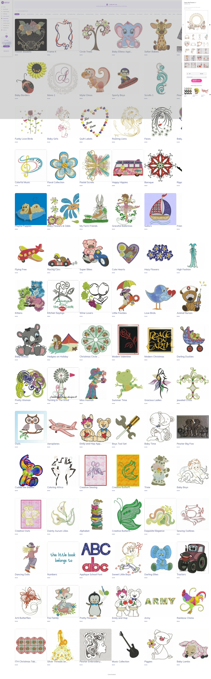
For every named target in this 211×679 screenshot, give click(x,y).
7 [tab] (201, 98)
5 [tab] (198, 98)
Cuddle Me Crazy (187, 3)
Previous (183, 24)
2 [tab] (193, 98)
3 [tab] (194, 98)
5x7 (190, 73)
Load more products (112, 674)
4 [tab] (196, 98)
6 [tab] (199, 98)
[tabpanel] (188, 92)
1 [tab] (191, 98)
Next (209, 24)
